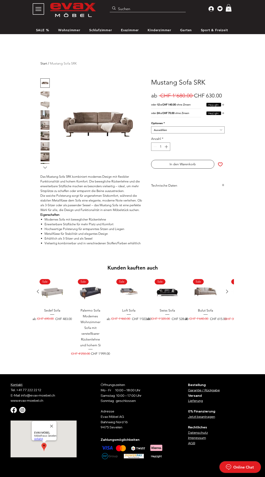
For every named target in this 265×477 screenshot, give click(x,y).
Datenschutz (198, 432)
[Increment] (167, 147)
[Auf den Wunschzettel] (220, 164)
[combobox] (188, 129)
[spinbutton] (161, 147)
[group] (132, 317)
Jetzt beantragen (201, 417)
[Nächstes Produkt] (227, 291)
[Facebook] (14, 410)
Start (43, 63)
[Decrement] (155, 147)
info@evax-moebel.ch (38, 395)
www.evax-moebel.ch (27, 400)
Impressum (197, 438)
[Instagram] (22, 410)
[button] (228, 8)
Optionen (158, 123)
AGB (191, 443)
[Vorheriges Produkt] (38, 291)
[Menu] (38, 9)
